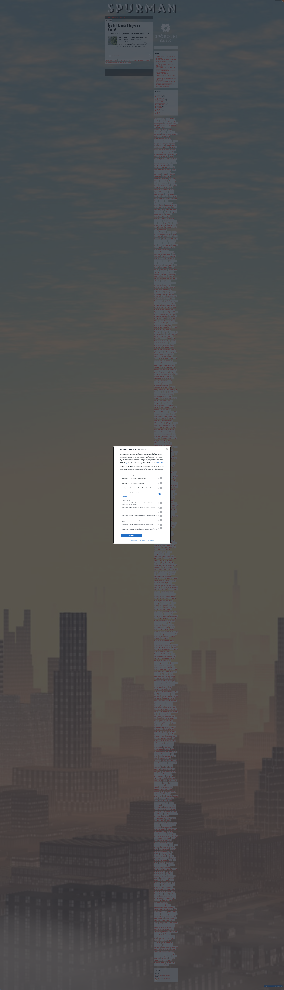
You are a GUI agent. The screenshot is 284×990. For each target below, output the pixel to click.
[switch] (160, 478)
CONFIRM (131, 535)
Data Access (142, 540)
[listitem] (142, 475)
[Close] (167, 449)
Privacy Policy (150, 540)
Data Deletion (133, 540)
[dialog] (142, 495)
